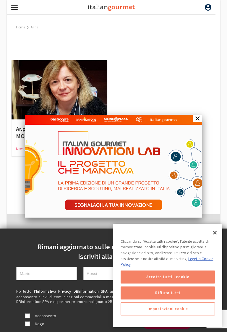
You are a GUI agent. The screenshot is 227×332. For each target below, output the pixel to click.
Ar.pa (34, 27)
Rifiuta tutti (167, 292)
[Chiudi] (214, 232)
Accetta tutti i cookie (167, 276)
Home (20, 27)
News (20, 148)
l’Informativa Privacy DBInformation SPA (72, 291)
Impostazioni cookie (167, 308)
